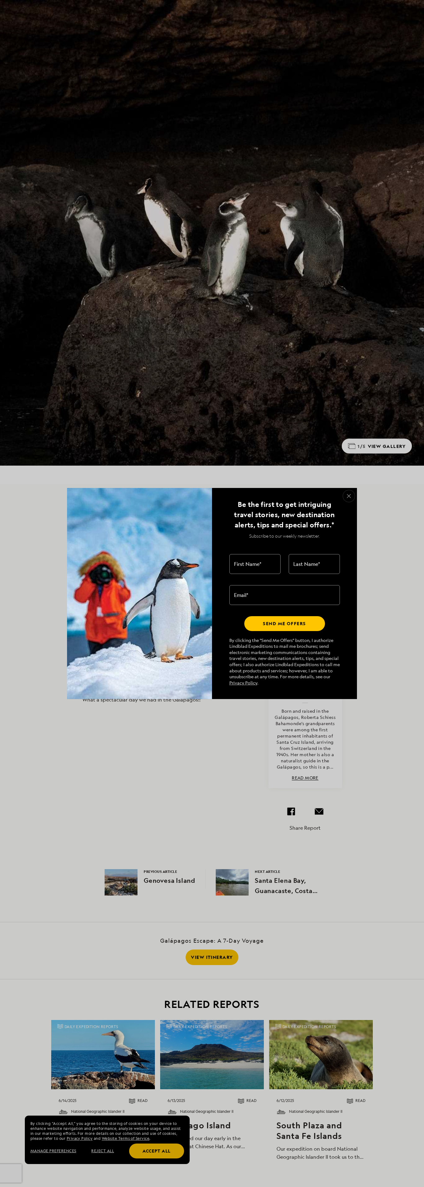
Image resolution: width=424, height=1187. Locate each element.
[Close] (349, 496)
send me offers (284, 623)
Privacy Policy (243, 683)
